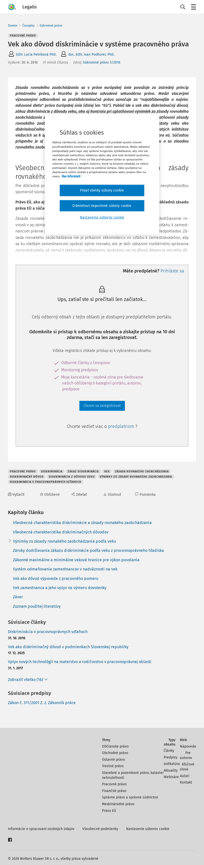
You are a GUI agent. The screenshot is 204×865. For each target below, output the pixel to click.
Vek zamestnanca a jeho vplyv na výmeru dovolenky (59, 587)
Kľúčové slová (187, 766)
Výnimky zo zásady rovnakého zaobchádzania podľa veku (64, 541)
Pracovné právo (114, 784)
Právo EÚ (109, 811)
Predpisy (170, 757)
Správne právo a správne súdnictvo (130, 797)
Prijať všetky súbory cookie (102, 190)
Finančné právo (114, 791)
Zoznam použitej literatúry (37, 606)
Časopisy (28, 25)
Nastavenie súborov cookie (147, 829)
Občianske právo (115, 746)
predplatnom (121, 426)
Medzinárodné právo (118, 804)
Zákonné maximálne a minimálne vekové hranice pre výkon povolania (76, 560)
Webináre (171, 777)
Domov (12, 25)
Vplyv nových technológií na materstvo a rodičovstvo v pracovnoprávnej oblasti (80, 661)
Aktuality (171, 770)
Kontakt (186, 782)
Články (169, 751)
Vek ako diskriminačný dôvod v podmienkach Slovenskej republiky (68, 646)
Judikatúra (172, 764)
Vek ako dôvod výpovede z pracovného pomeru (55, 578)
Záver (18, 597)
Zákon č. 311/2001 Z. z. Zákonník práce (42, 702)
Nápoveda (188, 746)
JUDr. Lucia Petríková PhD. (36, 54)
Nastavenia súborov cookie (102, 217)
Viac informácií (71, 176)
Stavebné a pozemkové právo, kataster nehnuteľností (133, 775)
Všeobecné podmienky (100, 829)
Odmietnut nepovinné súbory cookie (101, 205)
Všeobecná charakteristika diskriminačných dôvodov (60, 532)
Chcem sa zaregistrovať (102, 406)
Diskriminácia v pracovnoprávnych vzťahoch (48, 631)
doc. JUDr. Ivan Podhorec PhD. (91, 54)
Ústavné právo (113, 759)
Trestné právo (113, 766)
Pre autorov (186, 755)
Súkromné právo (51, 25)
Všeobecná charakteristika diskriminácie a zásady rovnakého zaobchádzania (82, 522)
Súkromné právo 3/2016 (101, 62)
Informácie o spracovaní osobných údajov (41, 829)
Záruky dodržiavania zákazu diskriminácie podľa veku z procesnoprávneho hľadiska (88, 550)
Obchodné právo (115, 753)
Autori (184, 776)
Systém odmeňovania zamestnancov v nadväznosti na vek (65, 569)
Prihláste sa (172, 271)
